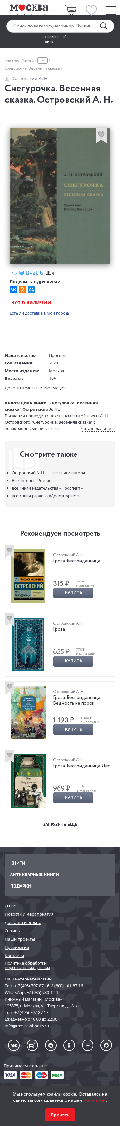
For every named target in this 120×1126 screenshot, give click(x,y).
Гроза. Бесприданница (76, 561)
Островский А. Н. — (48, 473)
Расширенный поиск (55, 39)
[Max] (106, 1045)
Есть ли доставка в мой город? (40, 313)
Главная (13, 60)
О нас (10, 906)
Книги (29, 60)
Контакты (14, 955)
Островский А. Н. (30, 78)
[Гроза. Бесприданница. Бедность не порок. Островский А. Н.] (28, 712)
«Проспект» (47, 488)
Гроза (59, 629)
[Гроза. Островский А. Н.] (28, 644)
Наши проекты (20, 939)
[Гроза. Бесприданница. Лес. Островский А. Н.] (28, 781)
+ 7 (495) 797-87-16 (31, 985)
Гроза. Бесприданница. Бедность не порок (77, 700)
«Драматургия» (46, 496)
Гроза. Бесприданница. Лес (81, 765)
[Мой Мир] (31, 289)
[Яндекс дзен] (87, 1045)
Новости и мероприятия (29, 914)
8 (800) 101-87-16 (67, 985)
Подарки (20, 886)
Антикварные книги (34, 874)
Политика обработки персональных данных (27, 965)
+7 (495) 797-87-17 (31, 1012)
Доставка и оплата (23, 922)
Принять (60, 1114)
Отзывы (12, 931)
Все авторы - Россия (31, 480)
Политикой (94, 1100)
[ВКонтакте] (13, 289)
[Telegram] (51, 1045)
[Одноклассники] (22, 289)
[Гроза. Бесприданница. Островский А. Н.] (28, 576)
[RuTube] (32, 1045)
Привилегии (17, 947)
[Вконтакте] (14, 1045)
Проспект (58, 355)
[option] (60, 576)
